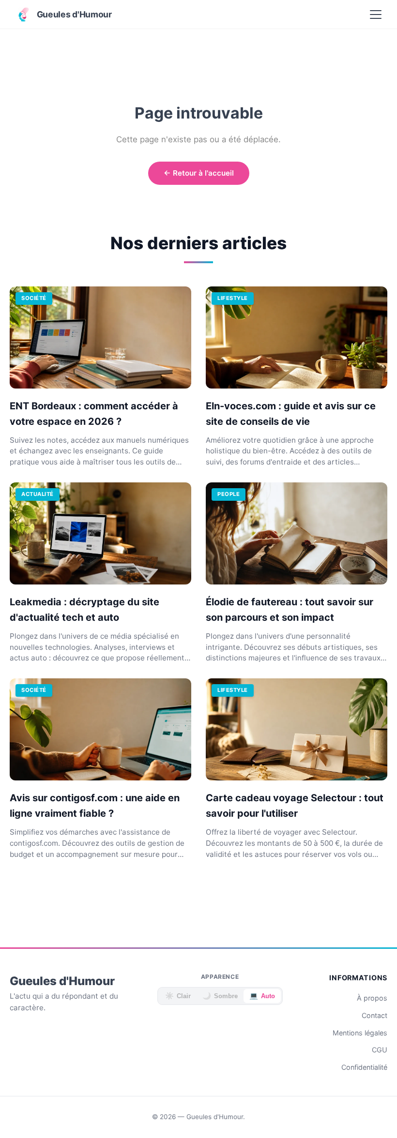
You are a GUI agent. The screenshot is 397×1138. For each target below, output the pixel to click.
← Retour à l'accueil (199, 173)
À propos (372, 998)
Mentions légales (360, 1033)
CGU (379, 1050)
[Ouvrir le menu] (376, 14)
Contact (374, 1015)
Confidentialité (364, 1067)
